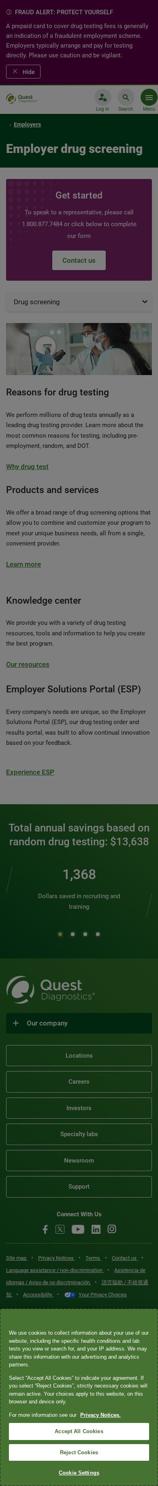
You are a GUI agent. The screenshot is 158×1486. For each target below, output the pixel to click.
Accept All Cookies (79, 1431)
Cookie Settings (79, 1473)
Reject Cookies (79, 1452)
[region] (79, 1397)
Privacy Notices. (100, 1415)
